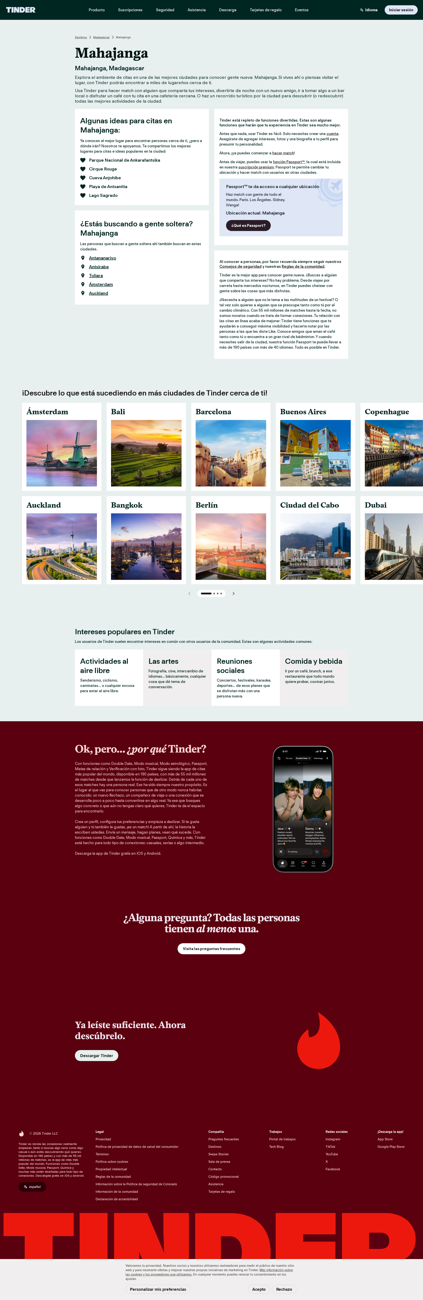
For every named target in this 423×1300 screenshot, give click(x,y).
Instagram (333, 1139)
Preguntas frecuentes (223, 1139)
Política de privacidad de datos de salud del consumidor (137, 1146)
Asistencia (215, 1184)
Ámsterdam (101, 284)
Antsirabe (99, 266)
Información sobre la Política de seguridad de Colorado (136, 1184)
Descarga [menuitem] (227, 10)
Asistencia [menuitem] (197, 10)
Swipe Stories (218, 1154)
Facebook (333, 1169)
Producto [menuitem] (97, 10)
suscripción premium (256, 167)
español (35, 1186)
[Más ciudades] (233, 593)
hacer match (283, 153)
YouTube (332, 1154)
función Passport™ (289, 162)
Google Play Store (391, 1146)
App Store (385, 1139)
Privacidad (103, 1139)
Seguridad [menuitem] (165, 10)
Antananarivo (102, 258)
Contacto (215, 1169)
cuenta (332, 133)
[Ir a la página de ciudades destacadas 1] (206, 593)
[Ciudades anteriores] (189, 593)
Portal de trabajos (282, 1139)
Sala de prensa (219, 1161)
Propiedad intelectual (111, 1169)
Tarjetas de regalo (221, 1191)
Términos (102, 1154)
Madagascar (101, 37)
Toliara (96, 275)
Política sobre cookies (112, 1161)
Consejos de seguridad (240, 266)
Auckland (98, 293)
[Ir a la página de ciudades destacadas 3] (218, 593)
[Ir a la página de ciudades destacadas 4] (221, 593)
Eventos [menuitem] (302, 10)
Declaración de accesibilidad (117, 1199)
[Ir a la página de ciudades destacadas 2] (214, 593)
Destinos (81, 37)
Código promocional (223, 1176)
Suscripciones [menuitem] (130, 10)
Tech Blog (276, 1146)
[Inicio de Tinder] (20, 10)
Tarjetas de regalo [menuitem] (266, 10)
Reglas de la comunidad (303, 266)
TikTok (330, 1146)
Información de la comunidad (117, 1191)
